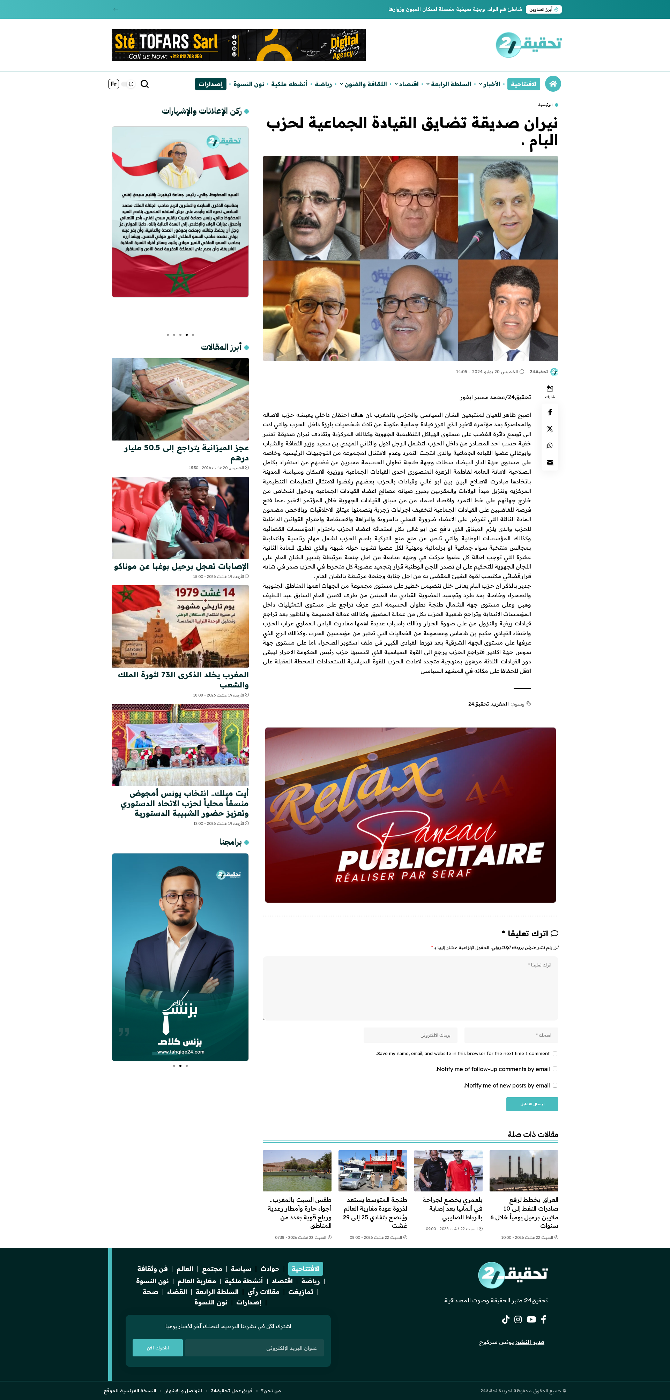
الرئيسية (545, 105)
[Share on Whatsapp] (550, 445)
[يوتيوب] (531, 1319)
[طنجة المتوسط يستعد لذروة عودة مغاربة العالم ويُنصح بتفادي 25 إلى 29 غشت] (372, 1170)
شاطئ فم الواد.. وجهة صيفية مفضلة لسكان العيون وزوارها (455, 9)
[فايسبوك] (543, 1319)
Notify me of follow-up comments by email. (493, 1069)
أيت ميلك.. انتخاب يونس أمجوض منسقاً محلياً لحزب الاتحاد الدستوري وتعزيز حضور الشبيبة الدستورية (184, 803)
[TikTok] (505, 1319)
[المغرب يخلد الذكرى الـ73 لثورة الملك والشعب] (180, 626)
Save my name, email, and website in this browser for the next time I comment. (463, 1053)
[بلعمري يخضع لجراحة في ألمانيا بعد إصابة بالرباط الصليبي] (448, 1170)
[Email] (550, 462)
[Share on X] (550, 428)
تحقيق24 (478, 704)
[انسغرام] (518, 1319)
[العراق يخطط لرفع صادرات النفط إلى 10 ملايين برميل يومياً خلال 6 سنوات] (524, 1170)
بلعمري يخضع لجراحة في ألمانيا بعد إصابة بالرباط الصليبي (453, 1208)
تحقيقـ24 (539, 371)
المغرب (500, 704)
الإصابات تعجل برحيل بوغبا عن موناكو (181, 566)
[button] (115, 9)
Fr (113, 84)
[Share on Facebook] (550, 412)
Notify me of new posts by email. (507, 1085)
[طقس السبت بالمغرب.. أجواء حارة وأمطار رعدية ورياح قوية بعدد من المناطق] (297, 1170)
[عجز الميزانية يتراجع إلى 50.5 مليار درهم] (180, 399)
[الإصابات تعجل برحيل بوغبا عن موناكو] (180, 518)
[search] (145, 84)
